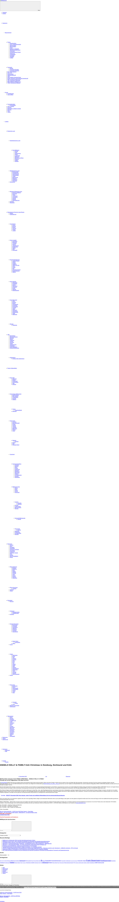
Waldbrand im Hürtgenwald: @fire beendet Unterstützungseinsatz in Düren (18, 840)
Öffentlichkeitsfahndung (15, 50)
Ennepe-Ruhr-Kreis (14, 623)
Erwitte (13, 424)
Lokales (6, 121)
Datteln (14, 262)
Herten (13, 267)
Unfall (96, 862)
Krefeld (11, 555)
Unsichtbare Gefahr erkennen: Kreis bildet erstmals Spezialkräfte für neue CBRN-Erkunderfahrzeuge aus (25, 842)
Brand (12, 860)
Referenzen (5, 737)
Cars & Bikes (10, 94)
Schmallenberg (18, 475)
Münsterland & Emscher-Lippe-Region (15, 212)
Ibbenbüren (14, 286)
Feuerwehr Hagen (82, 860)
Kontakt (4, 760)
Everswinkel (15, 306)
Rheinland (9, 543)
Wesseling (14, 578)
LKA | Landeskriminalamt (15, 44)
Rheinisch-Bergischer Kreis (16, 191)
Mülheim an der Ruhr (14, 705)
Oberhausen (12, 706)
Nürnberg (12, 730)
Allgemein (68, 776)
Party (8, 110)
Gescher (14, 228)
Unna (13, 704)
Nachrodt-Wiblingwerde (20, 518)
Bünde (11, 339)
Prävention (12, 51)
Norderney (12, 729)
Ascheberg (14, 241)
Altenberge (14, 282)
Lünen (13, 691)
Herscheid (17, 492)
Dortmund (12, 611)
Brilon (16, 467)
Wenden (14, 384)
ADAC (6, 860)
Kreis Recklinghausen (15, 259)
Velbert (16, 160)
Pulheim (14, 576)
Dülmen (14, 244)
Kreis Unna (12, 684)
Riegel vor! (12, 53)
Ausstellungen (10, 93)
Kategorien (4, 23)
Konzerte (9, 107)
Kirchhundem (15, 382)
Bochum (12, 601)
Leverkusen (15, 197)
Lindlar (13, 176)
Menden (16, 508)
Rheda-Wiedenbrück (14, 348)
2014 (2, 860)
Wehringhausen (15, 674)
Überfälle (12, 56)
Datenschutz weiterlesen (51, 887)
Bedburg (14, 567)
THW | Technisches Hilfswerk (13, 82)
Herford (11, 341)
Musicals (9, 109)
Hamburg (12, 719)
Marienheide (15, 177)
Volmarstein (17, 642)
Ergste (16, 703)
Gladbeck (14, 264)
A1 (4, 860)
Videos (4, 738)
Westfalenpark (15, 613)
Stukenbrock (12, 357)
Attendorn (14, 378)
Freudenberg (15, 397)
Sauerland (12, 454)
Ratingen (17, 159)
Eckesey (14, 659)
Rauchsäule (62, 862)
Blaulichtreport (8, 32)
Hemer (16, 491)
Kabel (13, 670)
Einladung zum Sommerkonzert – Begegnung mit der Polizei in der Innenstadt (19, 845)
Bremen (11, 718)
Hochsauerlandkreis (16, 463)
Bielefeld (12, 338)
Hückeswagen (15, 175)
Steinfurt (14, 289)
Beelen (14, 303)
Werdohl (17, 534)
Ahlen (13, 301)
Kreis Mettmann (15, 150)
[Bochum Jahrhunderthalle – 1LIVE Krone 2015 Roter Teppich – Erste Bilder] (11, 893)
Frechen (14, 573)
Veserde (19, 519)
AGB (6, 751)
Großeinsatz (7, 862)
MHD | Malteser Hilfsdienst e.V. (14, 81)
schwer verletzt (87, 862)
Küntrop (19, 529)
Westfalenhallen (16, 612)
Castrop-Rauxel (15, 260)
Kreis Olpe (12, 377)
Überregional (10, 716)
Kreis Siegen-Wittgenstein (15, 394)
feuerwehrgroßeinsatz (74, 860)
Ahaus (13, 225)
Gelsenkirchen (13, 214)
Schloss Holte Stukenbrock (18, 358)
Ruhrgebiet (9, 600)
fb (41, 860)
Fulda (11, 721)
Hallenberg (17, 469)
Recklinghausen (16, 270)
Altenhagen (14, 655)
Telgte (13, 313)
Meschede (17, 472)
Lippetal (14, 426)
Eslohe (16, 468)
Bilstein (14, 380)
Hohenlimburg (15, 668)
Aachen (11, 545)
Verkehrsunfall (101, 862)
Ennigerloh (14, 305)
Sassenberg (15, 311)
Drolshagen (15, 381)
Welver (13, 442)
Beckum (14, 302)
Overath (14, 198)
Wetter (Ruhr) (15, 641)
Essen (11, 644)
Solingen (12, 201)
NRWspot (45, 862)
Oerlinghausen (13, 344)
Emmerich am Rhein (14, 549)
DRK (26, 860)
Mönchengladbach (14, 556)
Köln (11, 553)
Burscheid (14, 193)
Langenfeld (17, 155)
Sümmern (19, 504)
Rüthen (14, 429)
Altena (16, 487)
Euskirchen (12, 551)
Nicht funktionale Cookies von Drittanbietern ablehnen (36, 887)
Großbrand (2, 862)
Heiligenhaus (18, 153)
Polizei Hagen (54, 862)
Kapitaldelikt (12, 54)
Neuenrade (17, 528)
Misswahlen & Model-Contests (14, 108)
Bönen (13, 687)
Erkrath (16, 151)
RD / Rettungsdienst (11, 71)
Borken (14, 227)
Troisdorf (14, 588)
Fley (13, 663)
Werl (13, 443)
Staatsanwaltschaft (11, 75)
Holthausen (14, 669)
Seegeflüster (92, 862)
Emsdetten (14, 283)
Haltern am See (15, 265)
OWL (8, 334)
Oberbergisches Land (14, 170)
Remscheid (12, 182)
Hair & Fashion (10, 106)
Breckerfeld (14, 625)
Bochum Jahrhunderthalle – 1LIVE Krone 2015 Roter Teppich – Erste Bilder (16, 811)
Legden (14, 230)
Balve (16, 489)
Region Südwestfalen (12, 368)
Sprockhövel (15, 631)
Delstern (14, 658)
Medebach (17, 471)
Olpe (13, 383)
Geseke (14, 425)
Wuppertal (12, 202)
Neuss (11, 557)
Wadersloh (14, 314)
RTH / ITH (9, 72)
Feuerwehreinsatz (56, 860)
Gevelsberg (14, 627)
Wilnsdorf (14, 411)
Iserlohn (16, 501)
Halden (14, 664)
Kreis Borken (13, 223)
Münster (11, 324)
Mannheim (12, 727)
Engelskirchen (15, 173)
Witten (13, 643)
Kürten (13, 194)
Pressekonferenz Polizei (15, 52)
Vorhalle (14, 673)
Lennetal (14, 671)
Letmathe (19, 503)
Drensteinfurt (15, 304)
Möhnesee (14, 428)
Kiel (11, 725)
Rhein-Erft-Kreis (13, 566)
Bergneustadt (15, 171)
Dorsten (14, 263)
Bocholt (14, 226)
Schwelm (14, 630)
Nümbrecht (14, 179)
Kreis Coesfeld (13, 240)
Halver (16, 490)
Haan (16, 152)
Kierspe (16, 505)
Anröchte (14, 421)
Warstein (14, 440)
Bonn (11, 546)
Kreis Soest (12, 420)
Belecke (16, 441)
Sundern (17, 476)
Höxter (11, 343)
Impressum (4, 749)
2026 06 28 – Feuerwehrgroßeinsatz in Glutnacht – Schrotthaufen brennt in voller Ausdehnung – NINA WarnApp (27, 843)
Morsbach (14, 178)
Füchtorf (14, 307)
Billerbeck (14, 242)
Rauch (58, 862)
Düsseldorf (12, 548)
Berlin (11, 717)
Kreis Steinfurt (13, 281)
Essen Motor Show (37, 860)
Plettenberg (17, 532)
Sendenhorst (15, 312)
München (12, 728)
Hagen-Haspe (17, 862)
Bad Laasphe (15, 396)
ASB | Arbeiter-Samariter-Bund (14, 77)
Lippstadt (14, 427)
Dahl (13, 657)
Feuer (44, 860)
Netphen (14, 399)
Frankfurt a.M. (13, 720)
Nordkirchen (15, 246)
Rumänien (12, 731)
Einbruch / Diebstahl (14, 48)
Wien (11, 735)
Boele (13, 656)
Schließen (2, 901)
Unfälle (11, 57)
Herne (13, 266)
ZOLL (8, 76)
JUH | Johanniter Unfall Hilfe (13, 80)
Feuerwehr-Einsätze (14, 69)
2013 (1, 860)
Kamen (14, 690)
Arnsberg (17, 465)
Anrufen (4, 13)
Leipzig (11, 726)
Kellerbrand (37, 862)
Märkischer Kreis (16, 486)
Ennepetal (14, 626)
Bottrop (11, 213)
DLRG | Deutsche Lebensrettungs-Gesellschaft (17, 78)
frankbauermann (106, 860)
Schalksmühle (18, 533)
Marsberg (17, 470)
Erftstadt (14, 572)
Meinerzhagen (18, 507)
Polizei (8, 42)
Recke (13, 288)
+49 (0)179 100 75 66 (4, 814)
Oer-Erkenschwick (16, 269)
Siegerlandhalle (18, 410)
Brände (11, 68)
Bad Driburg (12, 335)
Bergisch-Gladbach (16, 192)
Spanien (12, 732)
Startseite (4, 12)
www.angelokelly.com (81, 802)
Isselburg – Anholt (14, 552)
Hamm (11, 675)
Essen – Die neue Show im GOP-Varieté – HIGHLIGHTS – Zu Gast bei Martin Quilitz (18, 812)
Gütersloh (12, 340)
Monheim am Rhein (19, 157)
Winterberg (17, 477)
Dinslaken (12, 547)
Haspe (13, 665)
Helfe (13, 666)
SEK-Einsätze (13, 45)
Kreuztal (14, 398)
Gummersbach (15, 174)
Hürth (13, 574)
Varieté (9, 112)
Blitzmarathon (13, 46)
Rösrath (14, 199)
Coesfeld (14, 243)
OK (24, 887)
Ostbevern (14, 310)
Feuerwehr (9, 67)
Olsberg (16, 473)
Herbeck (14, 667)
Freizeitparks (13, 105)
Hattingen (14, 628)
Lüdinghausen (15, 245)
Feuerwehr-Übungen (14, 70)
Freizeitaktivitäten (11, 104)
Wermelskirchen (16, 200)
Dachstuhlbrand (16, 860)
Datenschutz (5, 739)
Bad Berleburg (15, 395)
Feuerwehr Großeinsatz (66, 860)
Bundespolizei (13, 43)
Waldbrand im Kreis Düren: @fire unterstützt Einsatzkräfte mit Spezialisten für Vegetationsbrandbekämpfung (26, 841)
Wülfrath (17, 161)
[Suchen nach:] (6, 830)
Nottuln (14, 248)
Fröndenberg (15, 689)
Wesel (11, 590)
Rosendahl (14, 250)
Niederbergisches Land (15, 140)
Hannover (12, 722)
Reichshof (14, 180)
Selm (13, 692)
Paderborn (12, 345)
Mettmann (17, 156)
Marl (13, 268)
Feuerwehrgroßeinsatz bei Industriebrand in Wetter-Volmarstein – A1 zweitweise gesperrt (22, 846)
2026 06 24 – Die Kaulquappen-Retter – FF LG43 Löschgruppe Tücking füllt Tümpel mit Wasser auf (24, 844)
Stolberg (12, 589)
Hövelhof (12, 342)
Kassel (11, 723)
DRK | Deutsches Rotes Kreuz (14, 79)
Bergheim (14, 569)
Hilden (16, 154)
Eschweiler (12, 550)
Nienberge (14, 325)
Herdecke (14, 629)
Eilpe (13, 660)
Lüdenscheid (18, 506)
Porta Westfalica (13, 346)
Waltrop (14, 272)
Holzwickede (15, 688)
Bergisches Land (11, 131)
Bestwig (16, 466)
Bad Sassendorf (15, 423)
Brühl (13, 570)
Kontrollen (12, 55)
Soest (13, 430)
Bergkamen (14, 685)
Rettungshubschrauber (68, 862)
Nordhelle (17, 531)
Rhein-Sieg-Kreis (14, 587)
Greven (14, 284)
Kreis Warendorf (13, 300)
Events (6, 92)
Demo (11, 47)
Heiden (14, 229)
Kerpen (14, 575)
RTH (74, 862)
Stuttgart (12, 734)
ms (41, 862)
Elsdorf (13, 571)
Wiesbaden (12, 736)
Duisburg (12, 614)
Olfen (13, 249)
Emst (13, 661)
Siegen (14, 409)
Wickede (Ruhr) (15, 444)
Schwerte (14, 702)
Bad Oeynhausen (14, 336)
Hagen (11, 654)
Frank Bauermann (93, 860)
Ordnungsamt (10, 74)
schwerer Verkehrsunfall (79, 862)
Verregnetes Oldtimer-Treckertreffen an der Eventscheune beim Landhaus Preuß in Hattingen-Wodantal (25, 849)
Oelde (13, 308)
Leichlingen (15, 196)
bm (46, 776)
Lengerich (14, 287)
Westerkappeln (15, 290)
